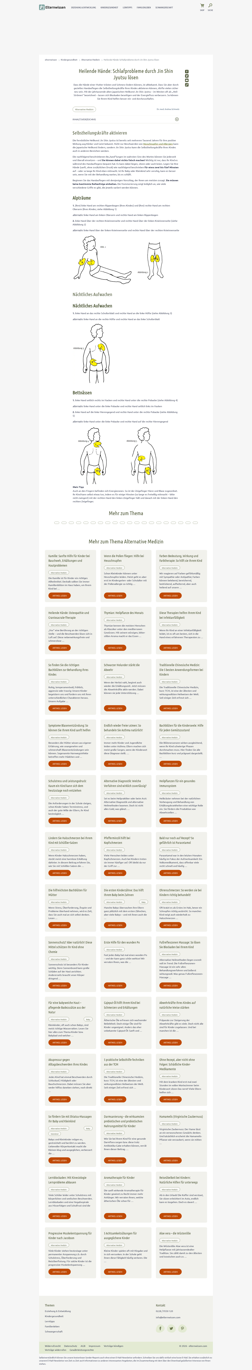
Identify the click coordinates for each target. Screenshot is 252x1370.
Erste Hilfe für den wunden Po (122, 942)
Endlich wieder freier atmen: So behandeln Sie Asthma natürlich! (123, 727)
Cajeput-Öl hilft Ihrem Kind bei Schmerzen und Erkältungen (122, 1005)
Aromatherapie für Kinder (119, 1177)
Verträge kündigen (113, 1345)
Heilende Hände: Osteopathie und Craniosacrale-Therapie (68, 615)
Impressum (94, 1345)
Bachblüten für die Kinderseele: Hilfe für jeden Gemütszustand (181, 727)
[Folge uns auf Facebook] (160, 1328)
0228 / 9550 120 (164, 1311)
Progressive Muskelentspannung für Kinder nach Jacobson (70, 1235)
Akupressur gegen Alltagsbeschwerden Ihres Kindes (68, 1062)
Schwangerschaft (164, 7)
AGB (83, 1345)
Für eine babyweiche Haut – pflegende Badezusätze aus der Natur (66, 1007)
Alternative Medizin (90, 59)
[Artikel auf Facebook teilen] (187, 71)
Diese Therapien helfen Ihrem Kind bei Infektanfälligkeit (180, 615)
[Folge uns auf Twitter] (171, 1328)
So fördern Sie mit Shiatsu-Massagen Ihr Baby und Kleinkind (70, 1118)
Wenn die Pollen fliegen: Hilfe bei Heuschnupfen (124, 558)
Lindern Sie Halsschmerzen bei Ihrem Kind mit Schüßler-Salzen (70, 840)
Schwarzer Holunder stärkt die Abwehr (122, 667)
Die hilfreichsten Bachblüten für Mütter (67, 892)
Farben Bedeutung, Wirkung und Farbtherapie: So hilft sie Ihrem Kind (180, 558)
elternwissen (51, 59)
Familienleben (144, 7)
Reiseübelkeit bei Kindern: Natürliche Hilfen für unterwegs (178, 1180)
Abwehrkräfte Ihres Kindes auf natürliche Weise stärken (177, 1005)
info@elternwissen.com (168, 1317)
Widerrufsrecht (53, 1345)
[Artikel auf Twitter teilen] (187, 76)
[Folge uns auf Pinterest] (182, 1328)
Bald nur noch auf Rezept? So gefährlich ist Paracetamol (176, 840)
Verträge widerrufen (55, 1349)
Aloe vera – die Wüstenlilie (175, 1233)
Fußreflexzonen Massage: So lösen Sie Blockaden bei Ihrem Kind (179, 944)
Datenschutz (70, 1345)
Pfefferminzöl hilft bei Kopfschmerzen (117, 840)
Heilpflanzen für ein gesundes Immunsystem (177, 783)
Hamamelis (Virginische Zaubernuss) (181, 1116)
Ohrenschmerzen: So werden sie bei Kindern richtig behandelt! (180, 892)
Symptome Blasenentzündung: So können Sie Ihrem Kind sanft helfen (69, 727)
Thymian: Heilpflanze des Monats (124, 613)
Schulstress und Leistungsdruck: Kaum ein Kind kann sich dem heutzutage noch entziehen (67, 785)
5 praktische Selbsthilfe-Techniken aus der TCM (124, 1062)
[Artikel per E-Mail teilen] (187, 80)
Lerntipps (127, 7)
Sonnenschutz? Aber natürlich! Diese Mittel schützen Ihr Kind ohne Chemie (70, 947)
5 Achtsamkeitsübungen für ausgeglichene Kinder (120, 1235)
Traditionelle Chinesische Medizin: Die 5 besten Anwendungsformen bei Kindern (181, 669)
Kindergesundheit (109, 7)
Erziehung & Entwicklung (83, 7)
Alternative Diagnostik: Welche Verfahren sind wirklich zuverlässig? (125, 783)
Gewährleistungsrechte (82, 1349)
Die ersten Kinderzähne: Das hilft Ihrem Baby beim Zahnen (124, 892)
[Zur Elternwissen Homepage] (52, 7)
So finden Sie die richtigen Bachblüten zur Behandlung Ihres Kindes (68, 669)
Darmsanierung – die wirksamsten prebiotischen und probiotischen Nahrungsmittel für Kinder (124, 1121)
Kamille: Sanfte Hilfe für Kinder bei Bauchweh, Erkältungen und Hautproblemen (69, 560)
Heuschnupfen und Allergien (158, 143)
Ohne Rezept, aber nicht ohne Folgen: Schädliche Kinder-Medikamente (177, 1064)
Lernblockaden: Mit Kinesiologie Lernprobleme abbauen (67, 1180)
